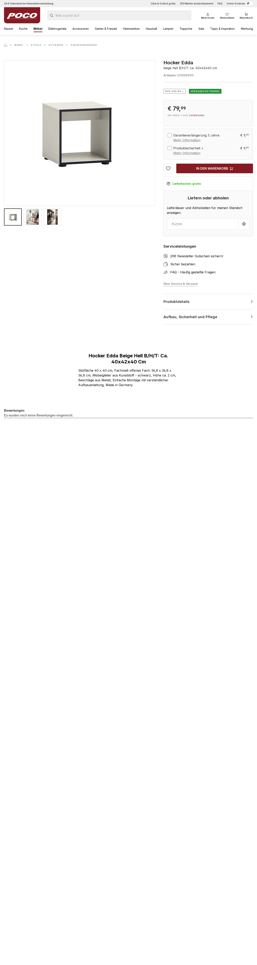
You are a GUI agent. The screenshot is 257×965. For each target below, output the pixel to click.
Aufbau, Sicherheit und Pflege (190, 317)
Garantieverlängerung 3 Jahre (196, 135)
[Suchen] (52, 15)
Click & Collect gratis (163, 3)
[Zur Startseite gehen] (22, 15)
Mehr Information (186, 140)
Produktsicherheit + (188, 148)
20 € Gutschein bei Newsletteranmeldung (28, 3)
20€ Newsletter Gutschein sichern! (196, 256)
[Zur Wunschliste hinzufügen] (168, 168)
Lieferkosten (196, 115)
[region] (79, 143)
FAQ (219, 3)
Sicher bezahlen (182, 264)
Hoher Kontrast (236, 3)
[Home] (5, 45)
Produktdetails (176, 301)
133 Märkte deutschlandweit (196, 3)
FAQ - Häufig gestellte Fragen (192, 272)
